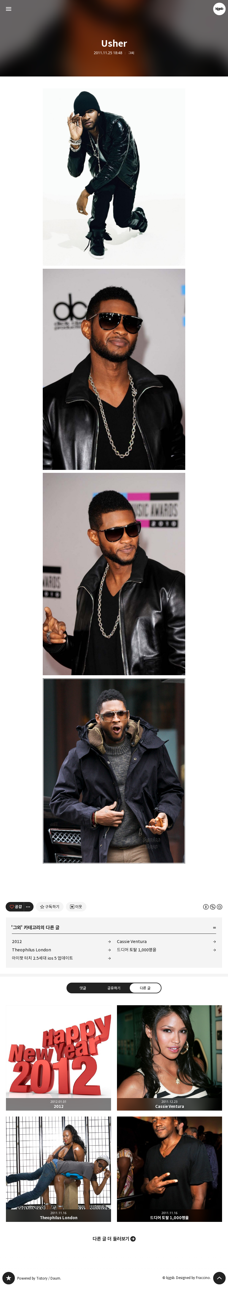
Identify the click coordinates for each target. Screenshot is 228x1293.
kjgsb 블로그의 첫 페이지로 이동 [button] (114, 9)
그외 (131, 53)
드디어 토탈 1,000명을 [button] (169, 1169)
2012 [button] (58, 1058)
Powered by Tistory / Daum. (39, 1278)
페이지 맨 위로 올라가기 (219, 1278)
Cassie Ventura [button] (169, 1058)
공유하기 (114, 988)
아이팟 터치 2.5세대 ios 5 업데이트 (42, 958)
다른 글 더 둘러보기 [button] (111, 1239)
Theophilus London (31, 950)
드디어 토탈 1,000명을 (136, 950)
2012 (17, 941)
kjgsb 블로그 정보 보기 (219, 9)
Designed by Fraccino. (193, 1277)
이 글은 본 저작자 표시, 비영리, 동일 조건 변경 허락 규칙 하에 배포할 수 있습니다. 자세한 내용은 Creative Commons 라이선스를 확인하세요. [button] (212, 907)
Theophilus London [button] (58, 1169)
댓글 (83, 988)
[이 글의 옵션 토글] (29, 906)
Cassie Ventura (132, 941)
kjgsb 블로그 (8, 1278)
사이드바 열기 (8, 9)
